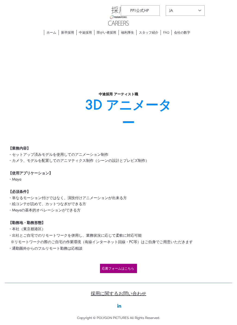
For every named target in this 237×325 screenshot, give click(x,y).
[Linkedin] (119, 306)
